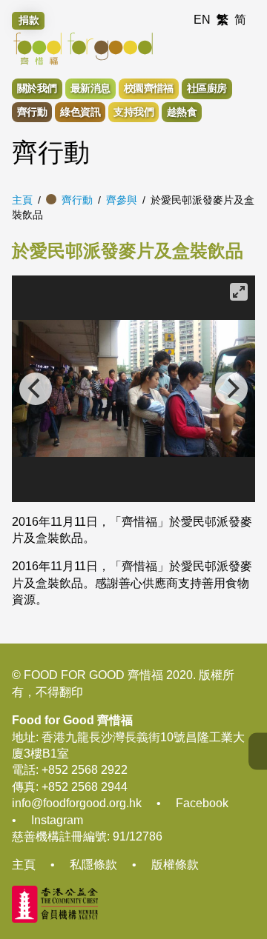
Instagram (57, 820)
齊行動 (77, 200)
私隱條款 (93, 864)
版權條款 (175, 864)
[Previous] (35, 388)
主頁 (22, 200)
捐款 (29, 20)
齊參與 (121, 200)
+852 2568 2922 (85, 769)
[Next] (231, 388)
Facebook (202, 803)
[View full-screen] (239, 292)
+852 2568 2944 (85, 787)
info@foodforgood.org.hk (77, 803)
